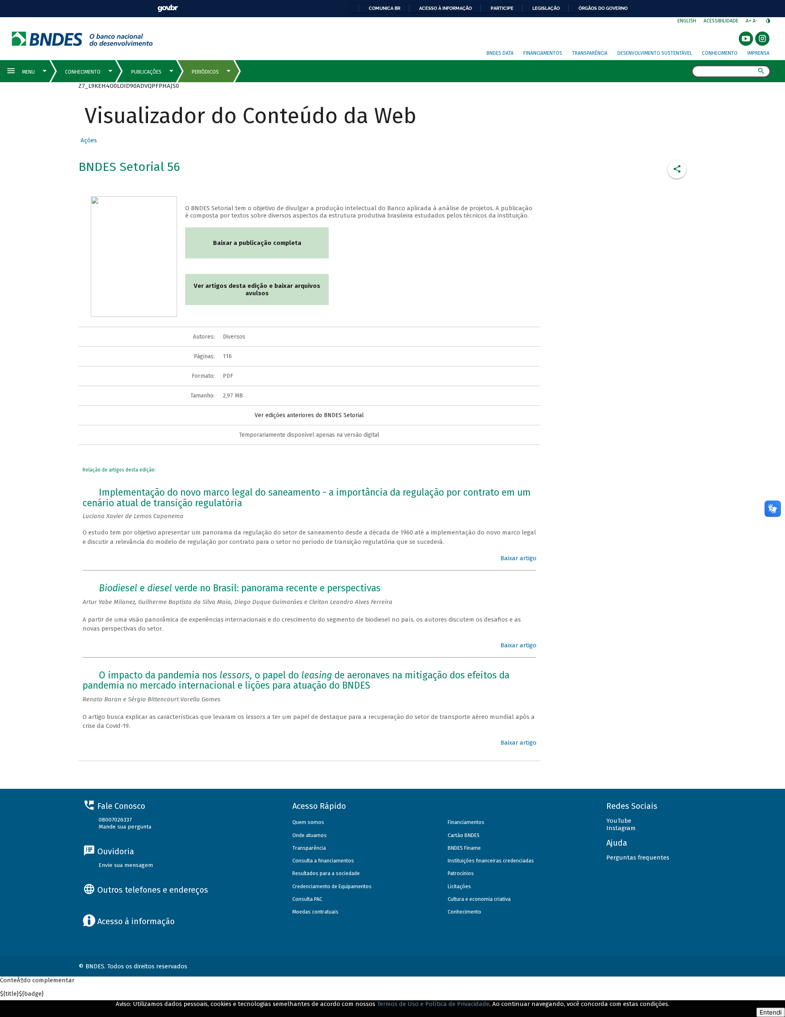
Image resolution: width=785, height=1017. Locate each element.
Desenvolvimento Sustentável (654, 53)
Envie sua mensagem (126, 865)
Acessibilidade (721, 21)
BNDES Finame (464, 848)
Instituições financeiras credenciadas (491, 861)
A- (756, 21)
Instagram (621, 828)
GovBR (167, 8)
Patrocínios (461, 873)
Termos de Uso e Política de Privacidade (433, 1004)
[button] (87, 140)
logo (82, 38)
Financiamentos (542, 53)
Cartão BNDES (464, 835)
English (686, 21)
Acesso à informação (445, 8)
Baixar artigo (518, 558)
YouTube (618, 820)
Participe (502, 8)
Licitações (459, 886)
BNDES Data (500, 53)
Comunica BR (384, 8)
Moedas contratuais (315, 912)
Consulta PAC (307, 899)
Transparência (590, 53)
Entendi (771, 1012)
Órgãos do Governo (603, 8)
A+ (749, 21)
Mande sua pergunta (125, 826)
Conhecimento (720, 53)
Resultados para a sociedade (326, 873)
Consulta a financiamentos (323, 861)
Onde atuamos (309, 835)
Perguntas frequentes (637, 857)
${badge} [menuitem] (22, 993)
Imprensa (758, 53)
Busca (684, 72)
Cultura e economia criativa (479, 899)
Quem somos (308, 822)
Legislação (546, 8)
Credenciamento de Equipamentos (332, 886)
